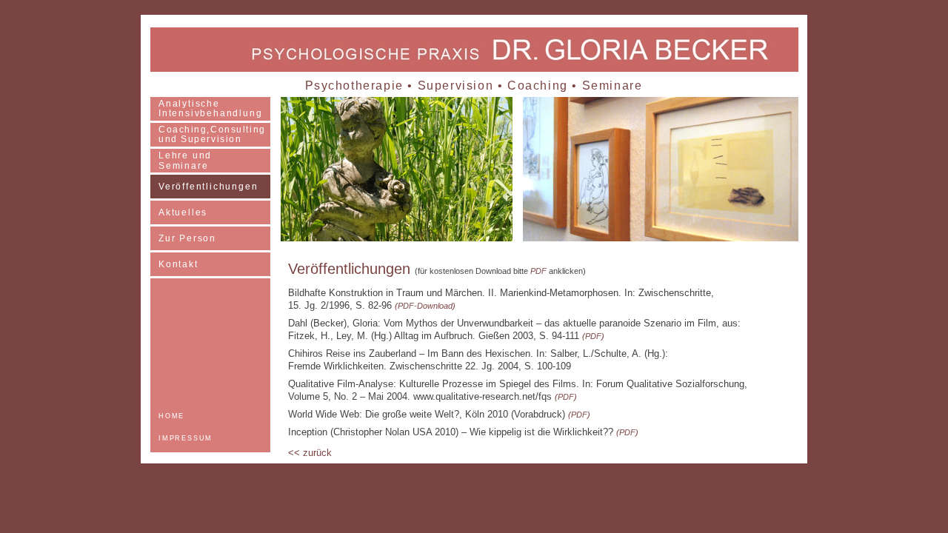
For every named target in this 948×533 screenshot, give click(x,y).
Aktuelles (182, 212)
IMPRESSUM (185, 438)
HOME (171, 416)
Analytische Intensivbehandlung (210, 108)
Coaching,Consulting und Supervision (212, 134)
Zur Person (187, 238)
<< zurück (310, 452)
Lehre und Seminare (185, 160)
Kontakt (178, 264)
